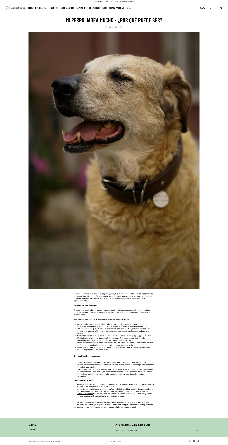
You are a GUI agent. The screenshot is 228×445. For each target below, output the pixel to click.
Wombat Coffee (39, 441)
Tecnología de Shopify (52, 441)
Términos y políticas (114, 441)
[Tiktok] (198, 441)
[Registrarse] (197, 430)
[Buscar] (210, 8)
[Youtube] (193, 441)
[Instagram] (189, 441)
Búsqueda (32, 429)
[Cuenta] (215, 8)
